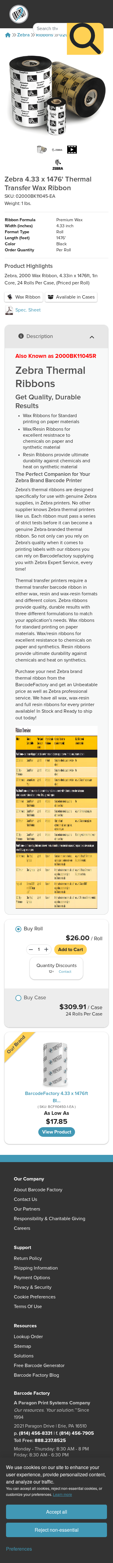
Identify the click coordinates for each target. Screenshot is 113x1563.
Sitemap (22, 1346)
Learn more (62, 1494)
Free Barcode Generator (39, 1365)
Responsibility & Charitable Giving (49, 1218)
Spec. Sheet (27, 310)
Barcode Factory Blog (36, 1375)
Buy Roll (33, 929)
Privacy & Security (33, 1287)
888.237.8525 (50, 1440)
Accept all (56, 1511)
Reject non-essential (57, 1529)
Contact (65, 972)
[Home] (8, 35)
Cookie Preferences (34, 1297)
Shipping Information (36, 1268)
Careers (22, 1228)
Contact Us (25, 1199)
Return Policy (28, 1258)
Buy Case (35, 998)
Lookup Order (28, 1336)
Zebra (23, 35)
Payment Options (32, 1277)
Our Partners (27, 1209)
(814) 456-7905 (76, 1433)
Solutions (23, 1356)
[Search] (85, 39)
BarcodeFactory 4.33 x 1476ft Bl (56, 1097)
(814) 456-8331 (35, 1433)
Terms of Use (28, 1306)
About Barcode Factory (38, 1189)
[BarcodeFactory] (18, 14)
